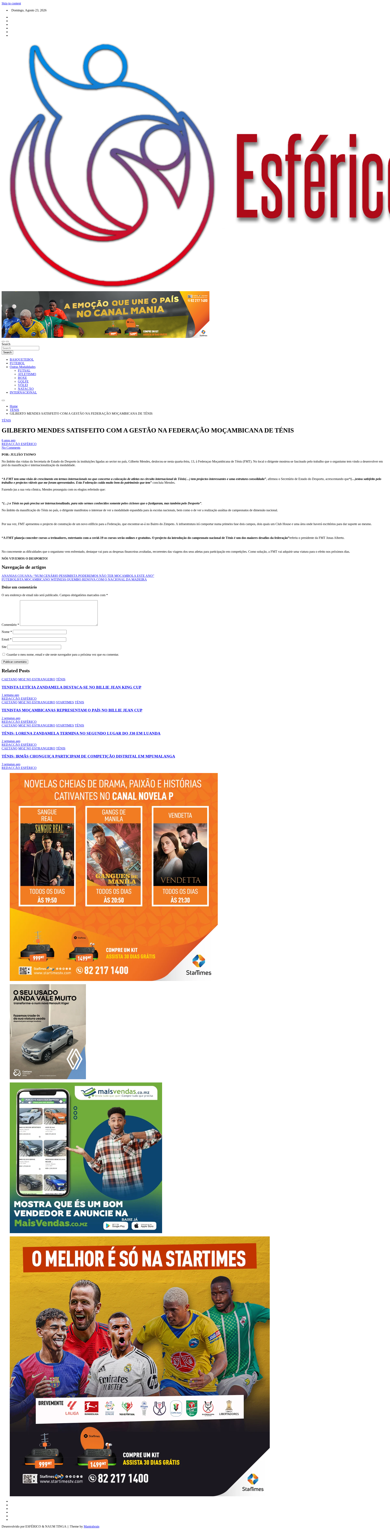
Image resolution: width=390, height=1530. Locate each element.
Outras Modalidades (23, 367)
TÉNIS (6, 420)
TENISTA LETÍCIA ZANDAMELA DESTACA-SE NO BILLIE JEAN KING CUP (71, 687)
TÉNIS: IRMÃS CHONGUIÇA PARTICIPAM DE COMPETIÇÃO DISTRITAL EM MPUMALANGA (88, 756)
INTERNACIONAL (23, 392)
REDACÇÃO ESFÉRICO (19, 444)
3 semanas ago (11, 764)
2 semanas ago (11, 718)
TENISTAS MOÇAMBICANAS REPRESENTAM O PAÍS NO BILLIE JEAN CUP (72, 710)
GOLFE (23, 381)
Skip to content (11, 3)
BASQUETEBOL (22, 359)
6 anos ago (8, 440)
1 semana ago (10, 695)
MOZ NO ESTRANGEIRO (36, 679)
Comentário (10, 624)
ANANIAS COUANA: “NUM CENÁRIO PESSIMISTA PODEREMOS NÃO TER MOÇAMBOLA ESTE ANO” (78, 575)
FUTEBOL (17, 363)
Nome (7, 632)
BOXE (22, 378)
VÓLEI (23, 385)
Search (6, 344)
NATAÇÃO (26, 388)
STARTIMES (65, 702)
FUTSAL (24, 370)
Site (4, 647)
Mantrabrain (91, 1526)
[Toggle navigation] (3, 341)
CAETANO (9, 679)
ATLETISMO (27, 374)
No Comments (11, 447)
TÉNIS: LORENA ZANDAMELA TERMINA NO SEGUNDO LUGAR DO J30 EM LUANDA (81, 733)
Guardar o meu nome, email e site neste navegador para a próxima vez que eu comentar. (62, 654)
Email (7, 639)
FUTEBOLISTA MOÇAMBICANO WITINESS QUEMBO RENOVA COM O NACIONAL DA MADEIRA (74, 579)
